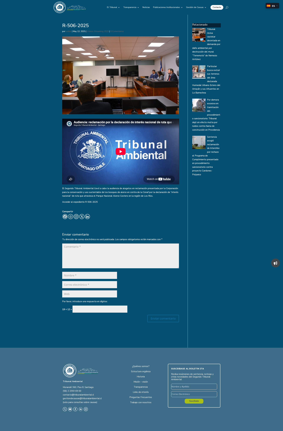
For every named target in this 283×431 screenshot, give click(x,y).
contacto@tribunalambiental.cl (78, 394)
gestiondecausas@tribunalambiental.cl (82, 398)
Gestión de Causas (195, 7)
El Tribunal (112, 7)
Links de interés (141, 392)
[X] (81, 216)
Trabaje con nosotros (140, 402)
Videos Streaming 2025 (98, 31)
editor (68, 31)
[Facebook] (65, 216)
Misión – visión (141, 381)
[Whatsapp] (70, 216)
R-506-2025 (91, 201)
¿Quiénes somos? (140, 366)
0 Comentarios (117, 31)
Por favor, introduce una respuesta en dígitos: (84, 301)
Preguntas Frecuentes (140, 397)
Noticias (146, 7)
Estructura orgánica (140, 371)
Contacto (217, 7)
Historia (141, 376)
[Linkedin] (87, 216)
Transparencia (129, 7)
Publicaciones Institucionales (166, 7)
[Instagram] (76, 216)
